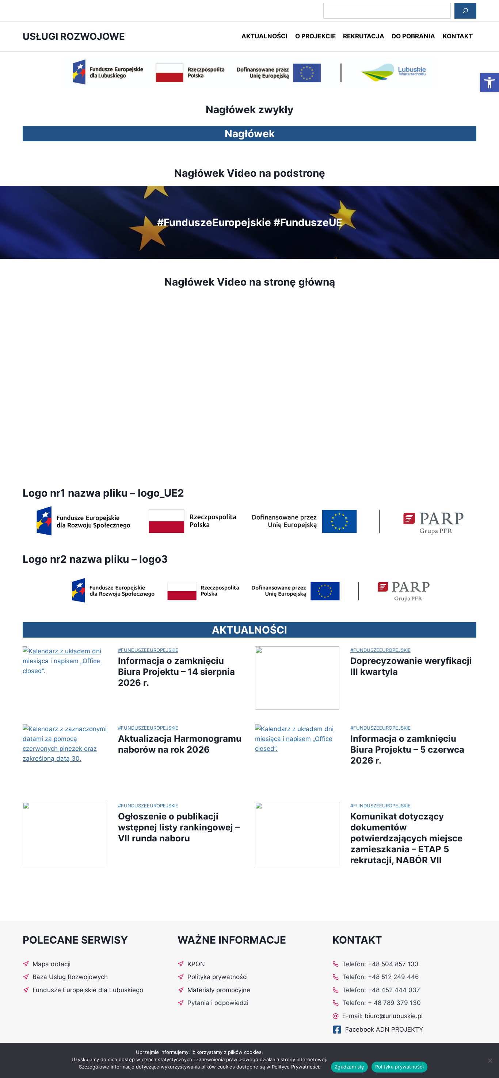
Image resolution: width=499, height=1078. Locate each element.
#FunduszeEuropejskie (148, 650)
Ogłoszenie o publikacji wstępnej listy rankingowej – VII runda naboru (179, 827)
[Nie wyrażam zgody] (490, 1060)
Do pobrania (413, 36)
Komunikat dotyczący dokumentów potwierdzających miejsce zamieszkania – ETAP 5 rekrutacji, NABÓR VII (406, 838)
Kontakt (458, 36)
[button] (489, 82)
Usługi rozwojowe (74, 36)
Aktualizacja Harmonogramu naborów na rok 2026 (179, 744)
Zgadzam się (349, 1067)
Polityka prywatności (399, 1067)
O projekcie (315, 36)
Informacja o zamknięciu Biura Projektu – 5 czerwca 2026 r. (407, 749)
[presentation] (65, 678)
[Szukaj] (465, 11)
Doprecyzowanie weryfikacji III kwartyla (411, 666)
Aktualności (264, 36)
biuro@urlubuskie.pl (394, 1016)
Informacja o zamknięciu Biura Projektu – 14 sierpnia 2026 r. (176, 671)
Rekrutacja (363, 36)
